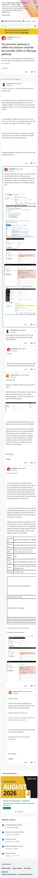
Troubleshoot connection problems (18, 628)
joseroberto (16, 834)
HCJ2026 (17, 841)
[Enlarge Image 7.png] (21, 407)
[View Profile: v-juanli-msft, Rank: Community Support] (7, 376)
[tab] (18, 812)
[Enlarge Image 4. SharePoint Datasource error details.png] (20, 275)
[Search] (23, 21)
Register (28, 21)
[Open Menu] (35, 26)
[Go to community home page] (13, 21)
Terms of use (27, 868)
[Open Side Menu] (2, 21)
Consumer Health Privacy (25, 874)
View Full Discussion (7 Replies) (11, 79)
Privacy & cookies (17, 868)
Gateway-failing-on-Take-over (17, 713)
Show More (6, 63)
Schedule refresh (10, 839)
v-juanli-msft (13, 375)
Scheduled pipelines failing (13, 825)
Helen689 (9, 37)
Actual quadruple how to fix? (14, 846)
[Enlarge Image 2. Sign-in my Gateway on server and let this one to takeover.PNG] (20, 220)
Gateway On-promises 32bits (14, 832)
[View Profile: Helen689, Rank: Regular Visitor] (3, 38)
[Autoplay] (15, 812)
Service (5, 26)
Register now (6, 15)
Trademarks (4, 871)
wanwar (16, 827)
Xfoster (16, 848)
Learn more (24, 32)
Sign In (34, 21)
